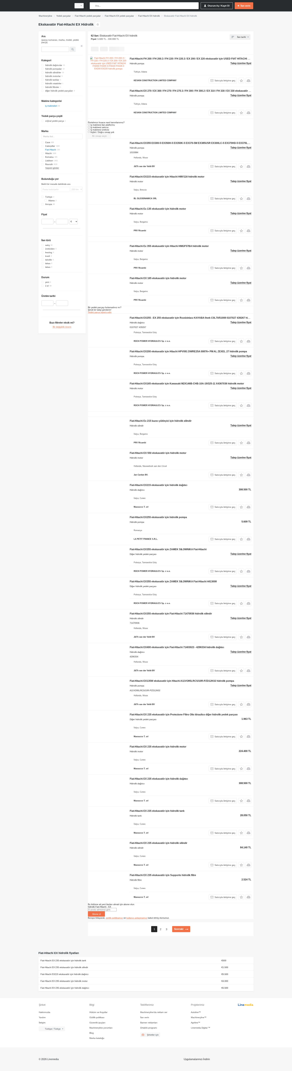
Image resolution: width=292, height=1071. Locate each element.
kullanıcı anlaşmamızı (136, 918)
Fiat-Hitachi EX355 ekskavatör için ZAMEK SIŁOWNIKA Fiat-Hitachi (168, 549)
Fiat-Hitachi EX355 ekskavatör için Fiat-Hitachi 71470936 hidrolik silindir (171, 613)
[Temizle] (82, 46)
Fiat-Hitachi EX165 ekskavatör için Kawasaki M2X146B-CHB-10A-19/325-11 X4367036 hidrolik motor (187, 383)
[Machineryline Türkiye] (55, 6)
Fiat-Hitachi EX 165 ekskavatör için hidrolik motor (158, 278)
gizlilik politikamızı (114, 918)
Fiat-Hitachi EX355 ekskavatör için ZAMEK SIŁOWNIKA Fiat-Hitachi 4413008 (173, 581)
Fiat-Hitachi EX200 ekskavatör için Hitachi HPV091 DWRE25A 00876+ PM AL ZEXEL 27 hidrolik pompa (188, 351)
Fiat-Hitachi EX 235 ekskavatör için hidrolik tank (157, 811)
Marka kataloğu (96, 1038)
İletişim (42, 1022)
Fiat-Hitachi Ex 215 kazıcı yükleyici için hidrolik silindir (160, 421)
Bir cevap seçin (99, 136)
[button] (241, 80)
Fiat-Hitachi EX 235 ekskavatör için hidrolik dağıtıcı (159, 778)
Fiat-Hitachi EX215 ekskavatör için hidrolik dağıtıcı (158, 485)
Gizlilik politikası (96, 1017)
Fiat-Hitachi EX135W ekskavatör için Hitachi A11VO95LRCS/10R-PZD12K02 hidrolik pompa (182, 681)
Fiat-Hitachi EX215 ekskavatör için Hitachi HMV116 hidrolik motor (167, 176)
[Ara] (93, 6)
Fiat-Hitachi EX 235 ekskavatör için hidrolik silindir (158, 843)
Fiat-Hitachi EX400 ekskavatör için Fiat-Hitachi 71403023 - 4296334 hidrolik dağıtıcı (177, 647)
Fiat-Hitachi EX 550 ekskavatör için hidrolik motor (158, 453)
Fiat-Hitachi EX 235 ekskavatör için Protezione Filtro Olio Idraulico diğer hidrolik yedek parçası (184, 714)
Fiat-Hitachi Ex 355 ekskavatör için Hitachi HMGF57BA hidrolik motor (169, 246)
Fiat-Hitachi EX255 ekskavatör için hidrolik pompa (158, 517)
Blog (91, 1033)
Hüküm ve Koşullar (98, 1012)
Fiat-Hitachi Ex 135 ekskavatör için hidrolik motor (158, 209)
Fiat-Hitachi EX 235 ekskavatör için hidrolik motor (158, 746)
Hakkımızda (44, 1012)
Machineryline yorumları (101, 1028)
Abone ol (96, 914)
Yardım (42, 1017)
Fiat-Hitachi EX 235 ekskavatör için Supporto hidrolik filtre (163, 875)
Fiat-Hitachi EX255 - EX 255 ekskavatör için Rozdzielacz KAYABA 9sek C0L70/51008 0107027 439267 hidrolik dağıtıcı (196, 318)
